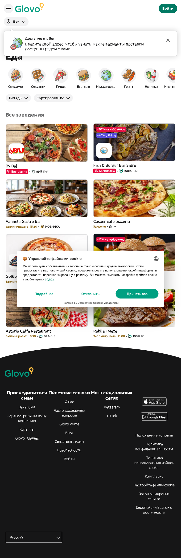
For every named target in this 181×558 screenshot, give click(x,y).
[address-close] (168, 40)
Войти (69, 459)
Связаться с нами (69, 441)
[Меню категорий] (8, 8)
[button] (15, 78)
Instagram (112, 407)
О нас (69, 402)
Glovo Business (27, 438)
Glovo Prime (69, 424)
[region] (90, 78)
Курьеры (27, 429)
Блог (69, 433)
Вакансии (27, 407)
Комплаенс (154, 476)
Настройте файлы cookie (154, 485)
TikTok (112, 416)
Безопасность (69, 450)
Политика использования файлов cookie (154, 463)
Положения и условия (154, 435)
